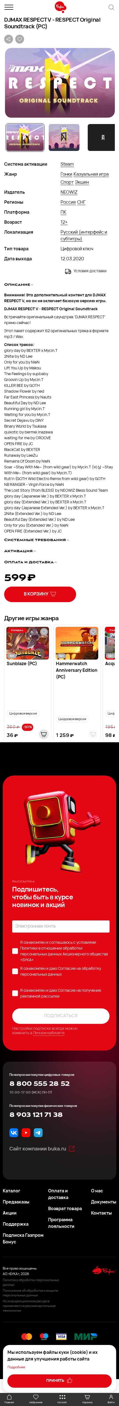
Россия (68, 202)
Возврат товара (65, 1209)
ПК (63, 212)
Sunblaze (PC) (22, 664)
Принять (55, 1381)
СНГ (81, 202)
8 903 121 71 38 (36, 1115)
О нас (97, 1191)
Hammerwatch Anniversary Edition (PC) (76, 671)
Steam (67, 164)
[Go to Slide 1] (25, 137)
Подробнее (16, 1367)
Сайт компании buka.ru (37, 1149)
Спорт (67, 182)
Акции (10, 1213)
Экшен (82, 182)
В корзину (36, 594)
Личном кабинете (48, 1033)
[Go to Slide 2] (64, 137)
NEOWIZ (69, 192)
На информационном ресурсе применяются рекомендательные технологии (29, 1306)
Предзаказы (16, 1202)
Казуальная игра (91, 174)
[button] (59, 83)
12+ (64, 222)
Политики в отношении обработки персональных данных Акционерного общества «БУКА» (64, 954)
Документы (103, 1202)
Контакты (101, 1213)
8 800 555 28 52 (39, 1084)
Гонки (66, 174)
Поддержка (16, 1224)
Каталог (11, 1191)
